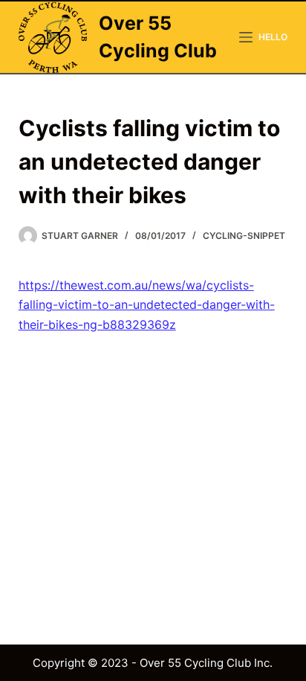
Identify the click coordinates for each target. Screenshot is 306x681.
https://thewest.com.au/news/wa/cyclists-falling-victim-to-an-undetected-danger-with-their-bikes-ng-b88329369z (147, 305)
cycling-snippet (244, 235)
